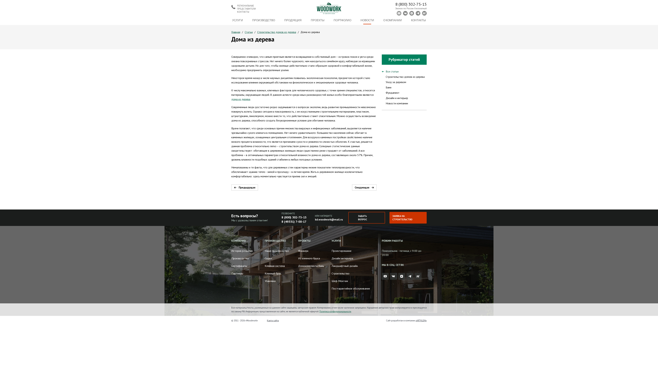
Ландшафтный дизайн (345, 266)
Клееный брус (273, 273)
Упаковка (270, 281)
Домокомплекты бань (311, 266)
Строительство (340, 273)
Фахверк (303, 250)
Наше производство (277, 250)
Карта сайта (273, 320)
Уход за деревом (396, 82)
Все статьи (392, 71)
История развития (242, 250)
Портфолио (342, 20)
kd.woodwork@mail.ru (329, 219)
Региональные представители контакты (246, 8)
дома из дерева (240, 99)
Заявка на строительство (402, 217)
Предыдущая (247, 187)
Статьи (249, 32)
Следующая (362, 187)
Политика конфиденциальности (335, 311)
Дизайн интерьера (342, 258)
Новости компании (397, 103)
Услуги (237, 20)
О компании (392, 20)
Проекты (317, 20)
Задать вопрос (362, 217)
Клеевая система (275, 266)
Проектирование (341, 250)
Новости (367, 20)
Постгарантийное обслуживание (351, 288)
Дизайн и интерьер (397, 98)
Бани (388, 87)
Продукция (293, 20)
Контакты (418, 20)
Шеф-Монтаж (340, 281)
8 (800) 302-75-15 (411, 4)
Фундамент (392, 92)
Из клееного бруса (309, 258)
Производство (263, 20)
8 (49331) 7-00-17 (294, 222)
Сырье (268, 258)
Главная (235, 32)
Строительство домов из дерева (276, 32)
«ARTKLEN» (421, 320)
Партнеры (237, 273)
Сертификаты (239, 266)
